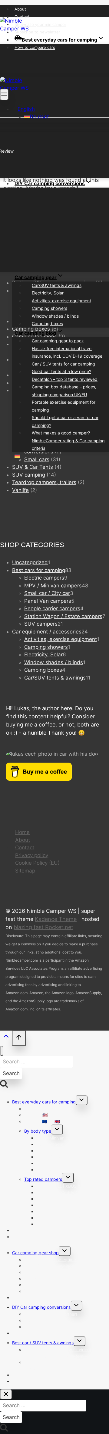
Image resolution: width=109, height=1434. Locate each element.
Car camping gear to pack (58, 340)
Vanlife (20, 490)
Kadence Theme (56, 919)
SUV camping (28, 475)
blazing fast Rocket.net (43, 927)
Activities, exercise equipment (61, 300)
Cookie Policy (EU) (37, 863)
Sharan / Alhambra (42, 1326)
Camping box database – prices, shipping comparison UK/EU (64, 390)
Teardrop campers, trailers (44, 482)
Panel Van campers (55, 1169)
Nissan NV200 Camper (59, 1224)
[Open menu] (4, 94)
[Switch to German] (17, 455)
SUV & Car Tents (32, 467)
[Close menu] (1, 1051)
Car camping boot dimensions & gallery (51, 1297)
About (20, 9)
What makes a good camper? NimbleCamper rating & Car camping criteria (68, 440)
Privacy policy (31, 855)
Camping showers (49, 308)
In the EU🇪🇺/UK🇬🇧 (42, 1121)
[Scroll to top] (6, 1038)
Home (22, 832)
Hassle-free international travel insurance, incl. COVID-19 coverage (67, 352)
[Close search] (6, 1394)
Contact (22, 16)
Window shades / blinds (55, 316)
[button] (23, 109)
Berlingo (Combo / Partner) (50, 1314)
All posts (20, 1333)
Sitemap (25, 871)
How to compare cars (35, 47)
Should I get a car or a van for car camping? (65, 421)
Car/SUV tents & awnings (56, 285)
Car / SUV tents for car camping (63, 363)
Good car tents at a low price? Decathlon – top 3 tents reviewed (64, 375)
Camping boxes (47, 323)
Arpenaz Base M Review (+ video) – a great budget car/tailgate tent (61, 1352)
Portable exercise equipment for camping (63, 406)
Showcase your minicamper (40, 24)
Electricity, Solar (48, 292)
